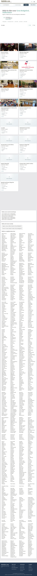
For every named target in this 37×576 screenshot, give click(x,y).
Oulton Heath (21, 447)
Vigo (20, 529)
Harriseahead (4, 366)
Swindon (12, 506)
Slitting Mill (13, 489)
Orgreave (30, 444)
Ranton (20, 465)
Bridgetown (30, 279)
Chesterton (4, 299)
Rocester (29, 468)
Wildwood (21, 545)
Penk (3, 455)
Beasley (20, 254)
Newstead (12, 435)
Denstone (29, 323)
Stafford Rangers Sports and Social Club (8, 70)
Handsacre (13, 362)
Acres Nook (30, 233)
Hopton (29, 380)
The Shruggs (30, 514)
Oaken (3, 442)
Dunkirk (29, 329)
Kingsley (12, 388)
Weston (3, 538)
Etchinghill (4, 336)
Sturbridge (13, 505)
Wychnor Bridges (5, 555)
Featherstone (30, 338)
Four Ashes (21, 344)
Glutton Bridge (22, 351)
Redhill (12, 467)
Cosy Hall (3, 127)
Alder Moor (13, 235)
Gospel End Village (31, 354)
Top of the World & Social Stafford (26, 88)
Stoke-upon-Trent (31, 499)
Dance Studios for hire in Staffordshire (9, 214)
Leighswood (13, 398)
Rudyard (12, 472)
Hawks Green (4, 368)
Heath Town (4, 370)
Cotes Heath (30, 311)
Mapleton (30, 414)
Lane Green (13, 394)
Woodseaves (13, 553)
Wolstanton (21, 548)
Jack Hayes (4, 386)
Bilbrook (12, 258)
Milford (3, 423)
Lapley (3, 395)
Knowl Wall (4, 393)
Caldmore (30, 289)
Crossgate (30, 318)
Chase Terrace (21, 295)
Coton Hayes (21, 312)
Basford (20, 250)
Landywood (30, 393)
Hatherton (12, 367)
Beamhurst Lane (5, 254)
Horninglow (21, 382)
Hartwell (3, 367)
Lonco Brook (30, 404)
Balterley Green (5, 248)
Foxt (20, 345)
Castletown (30, 291)
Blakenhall (4, 265)
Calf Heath (12, 290)
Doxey (3, 327)
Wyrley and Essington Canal (13, 556)
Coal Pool (3, 305)
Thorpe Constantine (31, 515)
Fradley (29, 345)
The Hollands (30, 512)
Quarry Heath (4, 463)
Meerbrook (21, 418)
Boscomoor (30, 271)
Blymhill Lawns (4, 269)
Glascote (12, 351)
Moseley (3, 427)
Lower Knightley (14, 410)
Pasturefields (30, 452)
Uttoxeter (12, 529)
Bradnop (3, 277)
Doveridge (30, 326)
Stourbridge (30, 502)
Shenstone (12, 481)
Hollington (12, 378)
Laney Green (30, 394)
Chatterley (12, 296)
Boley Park (4, 270)
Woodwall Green (22, 553)
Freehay (20, 346)
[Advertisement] (18, 33)
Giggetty (20, 350)
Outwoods (21, 448)
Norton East (13, 439)
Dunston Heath (13, 331)
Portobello (12, 460)
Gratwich (3, 355)
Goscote (12, 354)
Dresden (3, 329)
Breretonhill (13, 279)
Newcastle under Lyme (31, 433)
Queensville (21, 463)
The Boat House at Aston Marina (7, 144)
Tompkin (29, 518)
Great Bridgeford (14, 355)
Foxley (12, 345)
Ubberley (21, 526)
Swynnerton (30, 506)
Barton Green (30, 249)
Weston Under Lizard (30, 539)
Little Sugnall (13, 403)
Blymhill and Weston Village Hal (7, 182)
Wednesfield (13, 535)
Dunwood (21, 331)
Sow (29, 490)
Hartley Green (22, 366)
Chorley (12, 299)
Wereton (3, 536)
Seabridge (3, 478)
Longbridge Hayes (14, 406)
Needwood (12, 430)
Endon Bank (13, 335)
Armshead (4, 241)
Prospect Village (22, 462)
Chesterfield (30, 298)
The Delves (4, 512)
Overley (29, 448)
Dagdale (29, 320)
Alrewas (29, 237)
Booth (3, 271)
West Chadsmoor (31, 536)
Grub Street (13, 359)
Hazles (3, 369)
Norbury (20, 436)
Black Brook (13, 263)
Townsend (3, 521)
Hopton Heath (4, 382)
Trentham (3, 523)
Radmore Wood (4, 464)
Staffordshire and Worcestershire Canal (5, 495)
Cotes (20, 311)
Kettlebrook (4, 387)
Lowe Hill (30, 408)
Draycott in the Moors (22, 328)
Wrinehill (21, 554)
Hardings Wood (31, 363)
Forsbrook (3, 344)
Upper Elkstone (4, 527)
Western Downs (22, 537)
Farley (29, 337)
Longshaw (3, 408)
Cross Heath (21, 318)
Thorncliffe (13, 515)
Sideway (29, 486)
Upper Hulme (30, 527)
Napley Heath (4, 430)
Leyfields (3, 399)
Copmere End (30, 310)
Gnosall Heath (4, 352)
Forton (12, 344)
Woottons (12, 554)
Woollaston (30, 553)
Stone (3, 500)
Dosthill (20, 326)
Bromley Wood (30, 281)
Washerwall (13, 534)
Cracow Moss (13, 315)
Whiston (12, 542)
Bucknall (12, 286)
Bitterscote (4, 263)
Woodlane (21, 552)
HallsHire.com (5, 564)
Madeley (29, 412)
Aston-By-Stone (4, 245)
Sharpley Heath (22, 479)
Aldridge (29, 235)
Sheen (12, 480)
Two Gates (12, 526)
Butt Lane (30, 288)
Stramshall (4, 504)
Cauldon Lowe (4, 294)
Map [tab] (34, 25)
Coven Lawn (21, 314)
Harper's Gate (30, 364)
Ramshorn (4, 465)
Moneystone (13, 425)
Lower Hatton (4, 410)
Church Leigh (13, 302)
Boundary (21, 272)
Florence (12, 342)
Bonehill (20, 270)
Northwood (13, 438)
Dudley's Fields (22, 329)
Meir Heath (13, 419)
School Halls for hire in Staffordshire (8, 217)
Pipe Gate (21, 457)
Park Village (30, 451)
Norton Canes (4, 439)
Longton (12, 408)
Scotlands (21, 476)
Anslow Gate (30, 239)
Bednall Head (4, 255)
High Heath (30, 371)
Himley (12, 376)
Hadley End (4, 360)
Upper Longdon (22, 528)
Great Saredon (22, 357)
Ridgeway (30, 467)
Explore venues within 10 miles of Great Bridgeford (11, 226)
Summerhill (30, 505)
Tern (2, 510)
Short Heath (13, 483)
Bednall (29, 254)
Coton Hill (30, 312)
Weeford (20, 535)
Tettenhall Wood (22, 510)
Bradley (3, 274)
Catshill (20, 293)
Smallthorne (30, 489)
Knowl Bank (30, 392)
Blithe (29, 265)
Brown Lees (21, 285)
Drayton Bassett (31, 327)
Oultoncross (30, 447)
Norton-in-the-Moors (30, 440)
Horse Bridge (30, 382)
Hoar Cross (4, 377)
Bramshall (3, 278)
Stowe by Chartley (4, 52)
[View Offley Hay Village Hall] (28, 47)
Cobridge (21, 305)
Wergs (12, 536)
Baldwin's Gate (4, 247)
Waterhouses (30, 534)
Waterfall (21, 534)
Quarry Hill (13, 463)
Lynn (20, 412)
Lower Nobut (30, 410)
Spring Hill (13, 491)
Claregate (12, 303)
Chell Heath (4, 298)
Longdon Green (31, 406)
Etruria (12, 336)
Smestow (3, 490)
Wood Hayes (4, 551)
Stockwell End (4, 499)
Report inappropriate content (28, 574)
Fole (20, 342)
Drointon (12, 329)
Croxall (20, 319)
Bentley (20, 256)
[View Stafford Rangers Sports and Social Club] (9, 65)
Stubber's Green (31, 504)
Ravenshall (13, 466)
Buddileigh (21, 286)
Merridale (21, 419)
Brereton (29, 278)
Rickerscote (21, 467)
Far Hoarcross (13, 337)
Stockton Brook (31, 498)
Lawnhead (21, 395)
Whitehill (29, 542)
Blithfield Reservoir (5, 266)
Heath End (21, 369)
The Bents (3, 511)
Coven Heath (13, 314)
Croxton (3, 320)
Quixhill (29, 463)
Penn (29, 455)
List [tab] (30, 25)
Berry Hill (30, 256)
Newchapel (4, 434)
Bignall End (4, 258)
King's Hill (3, 388)
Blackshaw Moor (5, 264)
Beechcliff (21, 255)
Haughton (21, 367)
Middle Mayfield (31, 420)
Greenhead (13, 358)
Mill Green (12, 423)
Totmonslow (13, 520)
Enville (20, 335)
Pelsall (12, 454)
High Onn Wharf (22, 372)
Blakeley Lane (21, 264)
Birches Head (30, 259)
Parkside (12, 452)
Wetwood (30, 540)
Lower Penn (4, 411)
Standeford (30, 494)
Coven (3, 314)
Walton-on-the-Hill (14, 532)
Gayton (29, 349)
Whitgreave (13, 543)
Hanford (20, 362)
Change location (8, 19)
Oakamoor (30, 441)
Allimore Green (13, 237)
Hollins (20, 378)
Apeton (12, 240)
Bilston (29, 258)
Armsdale (30, 240)
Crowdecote (13, 319)
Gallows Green (30, 347)
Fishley (29, 341)
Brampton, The (30, 277)
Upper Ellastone (13, 527)
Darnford (21, 322)
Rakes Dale (21, 464)
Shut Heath (13, 486)
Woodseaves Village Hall (24, 144)
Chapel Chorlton (5, 295)
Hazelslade (30, 368)
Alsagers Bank (4, 238)
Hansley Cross (4, 363)
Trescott (12, 523)
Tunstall (12, 524)
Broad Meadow (31, 280)
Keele (20, 386)
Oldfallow (30, 443)
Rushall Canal (21, 473)
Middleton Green (14, 422)
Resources (21, 570)
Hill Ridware (13, 375)
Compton (21, 309)
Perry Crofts (4, 456)
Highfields (12, 374)
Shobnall (3, 483)
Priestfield (12, 462)
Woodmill (30, 552)
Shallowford (4, 479)
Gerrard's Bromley (14, 350)
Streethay (12, 504)
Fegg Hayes (4, 339)
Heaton (20, 370)
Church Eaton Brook (30, 300)
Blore (11, 266)
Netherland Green (31, 430)
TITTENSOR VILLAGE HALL (25, 127)
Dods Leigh (30, 325)
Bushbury (21, 288)
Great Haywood (5, 357)
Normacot (3, 438)
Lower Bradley (4, 409)
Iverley (29, 385)
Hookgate (3, 380)
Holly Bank (4, 379)
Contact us (30, 567)
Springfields (30, 491)
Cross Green (13, 318)
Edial (11, 333)
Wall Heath (30, 530)
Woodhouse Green (5, 552)
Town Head (21, 520)
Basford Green (30, 250)
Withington (30, 547)
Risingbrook (13, 468)
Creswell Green (4, 318)
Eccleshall (30, 331)
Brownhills (30, 285)
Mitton (20, 424)
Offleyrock (4, 443)
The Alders (30, 510)
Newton (20, 435)
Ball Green (12, 247)
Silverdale (12, 488)
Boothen (12, 271)
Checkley (12, 297)
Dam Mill (12, 321)
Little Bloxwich (22, 400)
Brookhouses (21, 282)
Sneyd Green (13, 490)
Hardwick (3, 364)
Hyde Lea (30, 384)
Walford (12, 530)
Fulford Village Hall (5, 88)
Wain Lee (3, 530)
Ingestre (12, 385)
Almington (21, 237)
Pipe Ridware (30, 457)
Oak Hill (20, 441)
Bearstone (12, 254)
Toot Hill (3, 520)
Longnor (3, 407)
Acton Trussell (13, 234)
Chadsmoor (30, 294)
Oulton (29, 446)
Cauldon (29, 293)
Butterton (21, 289)
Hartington (13, 366)
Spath (3, 491)
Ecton (3, 333)
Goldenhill (21, 352)
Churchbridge (21, 302)
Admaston (3, 235)
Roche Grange (4, 470)
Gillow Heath (30, 350)
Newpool (3, 435)
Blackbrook (21, 263)
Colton (12, 307)
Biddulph (21, 257)
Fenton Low (21, 339)
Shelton (29, 480)
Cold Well (3, 306)
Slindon (3, 489)
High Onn (12, 372)
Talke (3, 507)
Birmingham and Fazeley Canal (14, 261)
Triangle (20, 523)
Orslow (3, 446)
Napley (29, 428)
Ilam (2, 385)
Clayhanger (30, 303)
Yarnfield (21, 555)
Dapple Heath (30, 321)
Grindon (3, 359)
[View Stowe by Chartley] (9, 47)
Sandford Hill (4, 475)
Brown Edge (13, 285)
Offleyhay (21, 442)
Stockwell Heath (14, 499)
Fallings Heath (4, 337)
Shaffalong (30, 478)
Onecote (20, 444)
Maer (20, 414)
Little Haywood (22, 401)
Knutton (12, 393)
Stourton (3, 503)
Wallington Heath (5, 531)
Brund (3, 286)
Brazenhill (21, 278)
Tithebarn (30, 516)
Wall (20, 530)
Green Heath (4, 358)
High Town (30, 372)
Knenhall (29, 390)
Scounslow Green (31, 476)
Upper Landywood (5, 528)
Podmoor (3, 459)
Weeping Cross (30, 535)
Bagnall (20, 246)
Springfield (21, 491)
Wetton (20, 540)
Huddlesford (21, 383)
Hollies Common (5, 378)
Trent (12, 521)
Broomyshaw (30, 282)
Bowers (12, 273)
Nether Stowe (21, 430)
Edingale (20, 333)
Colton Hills (21, 307)
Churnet (29, 302)
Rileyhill (3, 468)
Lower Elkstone (13, 409)
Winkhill (29, 546)
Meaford (29, 417)
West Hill (3, 537)
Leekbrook (4, 398)
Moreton (3, 426)
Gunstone (21, 359)
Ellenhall (20, 334)
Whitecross (21, 542)
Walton (29, 531)
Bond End (12, 270)
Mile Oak (20, 422)
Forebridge (30, 343)
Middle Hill (13, 420)
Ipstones (20, 385)
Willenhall (30, 545)
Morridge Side (22, 426)
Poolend (20, 459)
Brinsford (12, 280)
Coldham (20, 306)
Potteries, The (21, 460)
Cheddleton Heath (31, 297)
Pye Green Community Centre (25, 107)
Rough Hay (13, 471)
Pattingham (4, 454)
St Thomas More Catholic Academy (26, 163)
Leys (11, 399)
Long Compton (4, 406)
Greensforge (21, 358)
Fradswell (12, 346)
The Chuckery (30, 511)
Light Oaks (30, 399)
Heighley (3, 371)
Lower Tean (21, 411)
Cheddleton (21, 297)
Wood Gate (30, 550)
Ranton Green (30, 465)
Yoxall (29, 555)
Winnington (4, 547)
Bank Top (12, 248)
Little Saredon (30, 402)
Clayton (3, 304)
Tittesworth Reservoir (13, 519)
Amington (12, 239)
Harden (12, 363)
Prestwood (30, 460)
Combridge (13, 309)
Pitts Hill (12, 458)
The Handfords (13, 512)
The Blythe (12, 511)
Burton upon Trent (5, 288)
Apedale (3, 240)
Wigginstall (4, 545)
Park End (12, 451)
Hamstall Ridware (14, 361)
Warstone (3, 534)
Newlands (30, 434)
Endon (3, 335)
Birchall (12, 259)
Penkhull (12, 455)
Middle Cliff (4, 420)
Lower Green (30, 409)
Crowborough (4, 319)
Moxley (3, 428)
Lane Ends (4, 394)
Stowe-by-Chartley (31, 503)
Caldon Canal (4, 290)
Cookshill (12, 310)
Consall (3, 310)
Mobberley (30, 424)
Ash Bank (12, 241)
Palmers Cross (4, 451)
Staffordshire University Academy (26, 70)
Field (29, 339)
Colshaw (3, 307)
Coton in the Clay (5, 313)
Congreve (30, 309)
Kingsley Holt (21, 388)
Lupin (3, 412)
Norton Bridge (30, 438)
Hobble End (13, 377)
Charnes (12, 295)
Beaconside (13, 253)
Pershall (12, 456)
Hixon (29, 376)
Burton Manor (30, 287)
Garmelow (12, 349)
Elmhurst (29, 334)
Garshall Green (22, 349)
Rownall (3, 472)
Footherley (30, 342)
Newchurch (13, 434)
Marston (29, 415)
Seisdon (20, 478)
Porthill (3, 460)
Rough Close (4, 471)
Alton (20, 238)
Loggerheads (21, 404)
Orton (12, 446)
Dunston (3, 331)
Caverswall (13, 294)
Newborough (13, 432)
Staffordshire (3, 53)
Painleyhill (21, 450)
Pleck (29, 458)
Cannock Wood (13, 291)
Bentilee (12, 256)
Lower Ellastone (22, 409)
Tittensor (3, 518)
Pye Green (30, 462)
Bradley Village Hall (5, 163)
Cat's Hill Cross (4, 293)
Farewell (20, 337)
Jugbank (12, 386)
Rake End (12, 464)
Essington (30, 335)
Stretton (20, 504)
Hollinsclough (30, 378)
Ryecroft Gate (4, 474)
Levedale (21, 398)
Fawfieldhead (13, 338)
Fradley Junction (5, 346)
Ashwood (29, 242)
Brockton (3, 281)
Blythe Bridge (13, 269)
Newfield (21, 434)
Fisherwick (21, 341)
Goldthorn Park (31, 352)
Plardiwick (21, 458)
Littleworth (4, 404)
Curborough (21, 320)
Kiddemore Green (14, 387)
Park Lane (21, 451)
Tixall (20, 518)
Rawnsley (21, 466)
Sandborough (21, 474)
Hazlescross (13, 369)
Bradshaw (12, 277)
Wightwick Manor (14, 545)
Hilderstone (30, 374)
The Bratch (21, 511)
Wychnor (29, 554)
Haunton (29, 367)
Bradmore (30, 274)
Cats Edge (12, 293)
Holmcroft (21, 379)
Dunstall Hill (30, 330)
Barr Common (13, 249)
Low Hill (20, 408)
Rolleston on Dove (31, 470)
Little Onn (21, 402)
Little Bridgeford (31, 400)
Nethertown (4, 431)
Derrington (4, 325)
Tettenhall (12, 510)
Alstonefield (13, 238)
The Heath (21, 512)
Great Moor (13, 357)
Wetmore (12, 540)
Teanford (29, 508)
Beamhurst (30, 253)
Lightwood (4, 400)
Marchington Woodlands (13, 416)
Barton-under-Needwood (13, 251)
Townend (29, 520)
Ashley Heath (4, 242)
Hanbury (21, 361)
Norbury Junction (31, 436)
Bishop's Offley (22, 261)
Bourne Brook (30, 272)
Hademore (30, 359)
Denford (20, 323)
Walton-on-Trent (22, 532)
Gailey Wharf (21, 347)
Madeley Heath (4, 414)
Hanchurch (4, 362)
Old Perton (21, 443)
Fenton (12, 339)
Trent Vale (30, 521)
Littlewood (30, 403)
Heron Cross (21, 371)
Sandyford (30, 475)
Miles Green (30, 422)
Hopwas (12, 382)
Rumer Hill (4, 473)
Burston (20, 287)
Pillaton (12, 457)
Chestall (20, 298)
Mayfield (20, 417)
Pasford (20, 452)
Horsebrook (4, 383)
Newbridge (21, 432)
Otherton (21, 446)
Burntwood (30, 286)
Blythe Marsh (21, 269)
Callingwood (21, 290)
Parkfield (3, 452)
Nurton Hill (13, 441)
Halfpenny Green (22, 360)
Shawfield (30, 479)
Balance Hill (30, 246)
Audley (12, 245)
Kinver (20, 390)
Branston (12, 278)
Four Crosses (4, 345)
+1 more (21, 77)
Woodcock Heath (22, 551)
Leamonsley (13, 396)
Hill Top (20, 375)
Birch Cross (4, 259)
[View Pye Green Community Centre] (28, 103)
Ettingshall (21, 336)
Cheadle (20, 296)
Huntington (13, 384)
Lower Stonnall (13, 411)
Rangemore (13, 465)
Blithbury (21, 265)
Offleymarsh (30, 442)
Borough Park (21, 271)
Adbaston (21, 234)
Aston (12, 243)
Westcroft (12, 537)
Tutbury (3, 526)
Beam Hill (21, 253)
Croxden (29, 319)
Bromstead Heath (14, 282)
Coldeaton (12, 306)
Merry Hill (30, 419)
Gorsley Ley (21, 353)
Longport (12, 407)
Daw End (29, 322)
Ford (2, 343)
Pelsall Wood (21, 454)
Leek (29, 396)
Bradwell (21, 277)
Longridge (21, 407)
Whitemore (4, 543)
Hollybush (12, 379)
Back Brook (21, 245)
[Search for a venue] (32, 2)
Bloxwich (3, 267)
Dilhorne (12, 325)
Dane (20, 321)
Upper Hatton (21, 527)
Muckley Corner (22, 428)
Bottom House (13, 272)
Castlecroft (21, 291)
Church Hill (4, 302)
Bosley (3, 272)
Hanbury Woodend (31, 361)
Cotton (20, 313)
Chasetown (30, 295)
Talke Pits (12, 507)
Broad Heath (21, 280)
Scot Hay (12, 476)
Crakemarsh (21, 315)
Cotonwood (13, 313)
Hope (11, 380)
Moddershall (4, 425)
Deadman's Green (14, 323)
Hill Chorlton (4, 375)
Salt (11, 474)
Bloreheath (21, 266)
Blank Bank (13, 265)
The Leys (12, 513)
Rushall (12, 473)
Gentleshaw (4, 350)
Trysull (3, 524)
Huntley (20, 384)
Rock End (12, 470)
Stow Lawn (13, 503)
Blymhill (29, 267)
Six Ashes (21, 488)
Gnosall (29, 351)
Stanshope (4, 498)
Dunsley (3, 330)
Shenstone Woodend (21, 482)
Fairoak (29, 336)
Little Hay (12, 401)
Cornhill (12, 311)
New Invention (13, 431)
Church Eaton (21, 299)
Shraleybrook (21, 483)
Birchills (3, 261)
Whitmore (30, 543)
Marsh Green (21, 415)
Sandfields (30, 474)
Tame (20, 507)
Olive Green (13, 444)
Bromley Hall (21, 281)
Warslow (29, 532)
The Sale (20, 514)
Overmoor (4, 449)
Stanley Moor (30, 497)
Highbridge (4, 374)
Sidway (3, 488)
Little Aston (13, 400)
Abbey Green (4, 233)
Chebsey (3, 297)
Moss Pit (12, 427)
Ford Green (13, 343)
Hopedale (21, 380)
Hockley (20, 377)
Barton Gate (21, 249)
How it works (22, 567)
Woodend (30, 551)
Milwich (12, 424)
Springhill (3, 492)
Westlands (30, 537)
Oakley (12, 442)
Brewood (21, 279)
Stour (12, 502)
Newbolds (3, 432)
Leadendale (4, 396)
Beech (12, 255)
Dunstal (12, 330)
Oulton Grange (13, 447)
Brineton (3, 280)
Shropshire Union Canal (31, 484)
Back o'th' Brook (31, 245)
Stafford (29, 492)
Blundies (12, 267)
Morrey (12, 426)
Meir (3, 419)
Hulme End (4, 384)
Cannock (3, 291)
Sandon (12, 475)
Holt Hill (29, 379)
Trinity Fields (30, 523)
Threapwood (4, 516)
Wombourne (4, 550)
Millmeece (30, 423)
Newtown (3, 436)
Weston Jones (21, 538)
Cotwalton (30, 313)
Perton (20, 456)
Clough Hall (30, 304)
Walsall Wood (21, 531)
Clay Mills (21, 303)
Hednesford (30, 370)
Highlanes (21, 374)
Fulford (3, 347)
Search (26, 4)
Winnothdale (13, 547)
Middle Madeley (22, 420)
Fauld (3, 338)
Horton (12, 383)
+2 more (21, 96)
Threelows (12, 516)
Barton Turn (4, 250)
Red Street (4, 467)
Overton (12, 449)
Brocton (12, 281)
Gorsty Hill (4, 354)
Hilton (3, 376)
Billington (21, 258)
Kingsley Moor (30, 388)
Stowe (20, 503)
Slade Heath (30, 488)
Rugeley (29, 472)
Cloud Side (21, 304)
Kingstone (3, 390)
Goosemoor (4, 353)
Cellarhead (21, 294)
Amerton (3, 239)
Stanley (20, 497)
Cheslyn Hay (13, 298)
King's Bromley (31, 387)
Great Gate (30, 355)
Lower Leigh (21, 410)
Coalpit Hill (13, 305)
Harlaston (21, 364)
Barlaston (30, 248)
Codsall (29, 305)
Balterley (29, 247)
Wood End (21, 550)
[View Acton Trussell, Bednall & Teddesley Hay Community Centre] (9, 103)
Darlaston (3, 322)
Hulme (29, 383)
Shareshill (12, 479)
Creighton (12, 317)
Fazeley (20, 338)
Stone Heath (13, 500)
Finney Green (13, 341)
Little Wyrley (21, 403)
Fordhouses (21, 343)
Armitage (21, 240)
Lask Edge (12, 395)
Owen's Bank (21, 449)
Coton (3, 312)
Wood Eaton (13, 550)
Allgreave (3, 237)
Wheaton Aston (4, 542)
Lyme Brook (13, 412)
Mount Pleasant (31, 427)
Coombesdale (21, 310)
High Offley (4, 372)
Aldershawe (21, 235)
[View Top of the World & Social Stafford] (28, 84)
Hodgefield (30, 377)
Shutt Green (21, 486)
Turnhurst (30, 524)
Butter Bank (4, 289)
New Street (21, 431)
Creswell (29, 317)
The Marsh (30, 513)
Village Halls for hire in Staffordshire (8, 218)
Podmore (12, 459)
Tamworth (30, 507)
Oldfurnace (4, 444)
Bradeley (29, 273)
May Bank (12, 417)
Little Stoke (4, 403)
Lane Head (21, 394)
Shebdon (3, 480)
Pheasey (3, 457)
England (7, 53)
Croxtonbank (13, 320)
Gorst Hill (30, 353)
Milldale (20, 423)
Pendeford (30, 454)
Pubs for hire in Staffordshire (7, 219)
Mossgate (21, 427)
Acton (3, 234)
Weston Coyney (13, 538)
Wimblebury (21, 546)
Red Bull (29, 466)
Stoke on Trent (22, 499)
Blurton (20, 267)
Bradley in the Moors (21, 275)
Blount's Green (30, 266)
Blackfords (30, 263)
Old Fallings (13, 443)
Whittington (4, 544)
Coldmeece (30, 306)
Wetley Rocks (4, 540)
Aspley (3, 243)
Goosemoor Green (14, 353)
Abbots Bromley (22, 233)
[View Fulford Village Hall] (9, 84)
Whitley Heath (22, 543)
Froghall (29, 346)
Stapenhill (21, 498)
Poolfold (29, 459)
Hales (12, 360)
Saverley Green (4, 476)
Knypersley (21, 393)
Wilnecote (12, 546)
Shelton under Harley (4, 482)
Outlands (12, 448)
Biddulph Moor (31, 257)
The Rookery (4, 514)
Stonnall (3, 502)
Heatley (12, 370)
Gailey (12, 347)
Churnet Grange (5, 303)
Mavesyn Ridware (5, 417)
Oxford (29, 449)
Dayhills (3, 323)
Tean (20, 508)
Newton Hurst (30, 435)
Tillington (21, 516)
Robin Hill (21, 468)
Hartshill (29, 366)
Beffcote (29, 255)
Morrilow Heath (31, 426)
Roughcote (21, 471)
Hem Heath (13, 371)
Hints (20, 376)
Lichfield (20, 399)
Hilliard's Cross (31, 375)
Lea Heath (30, 395)
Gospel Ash (21, 354)
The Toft (3, 515)
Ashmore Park (21, 242)
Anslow (20, 239)
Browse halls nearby (15, 567)
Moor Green (30, 425)
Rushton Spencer (31, 473)
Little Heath (30, 401)
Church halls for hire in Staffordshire (8, 213)
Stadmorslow (21, 492)
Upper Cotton (30, 526)
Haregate (12, 364)
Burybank (12, 288)
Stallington (21, 494)
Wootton (3, 554)
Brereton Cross (4, 279)
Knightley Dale (13, 392)
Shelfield (20, 480)
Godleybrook (13, 352)
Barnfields (4, 249)
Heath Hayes (30, 369)
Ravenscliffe (4, 466)
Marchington (4, 415)
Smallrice (21, 489)
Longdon (20, 406)
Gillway (3, 351)
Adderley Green (31, 234)
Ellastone (12, 334)
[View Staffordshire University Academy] (28, 65)
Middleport (4, 422)
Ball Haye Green (22, 247)
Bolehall (29, 269)
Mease (3, 418)
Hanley (29, 362)
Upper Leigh (13, 528)
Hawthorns (13, 368)
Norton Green (21, 439)
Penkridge (21, 455)
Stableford (12, 492)
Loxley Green (30, 411)
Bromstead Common (4, 283)
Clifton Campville (14, 304)
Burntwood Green (5, 287)
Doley (12, 326)
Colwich (29, 307)
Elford (3, 334)
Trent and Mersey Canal (22, 522)
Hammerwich (4, 361)
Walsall (12, 531)
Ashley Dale (30, 241)
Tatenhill (3, 508)
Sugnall (20, 505)
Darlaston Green (14, 322)
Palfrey (29, 450)
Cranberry (30, 315)
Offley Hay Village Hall (24, 52)
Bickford (12, 257)
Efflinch (29, 333)
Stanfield (12, 497)
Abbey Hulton (13, 233)
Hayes (20, 368)
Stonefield (21, 500)
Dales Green (4, 321)
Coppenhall (4, 311)
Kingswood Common (13, 391)
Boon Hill (29, 270)
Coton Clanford (13, 312)
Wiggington (30, 544)
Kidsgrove (21, 387)
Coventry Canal (31, 314)
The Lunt (21, 513)
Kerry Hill (30, 386)
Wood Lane (13, 551)
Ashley (20, 241)
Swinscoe (21, 506)
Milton (3, 424)
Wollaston (12, 548)
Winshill (20, 547)
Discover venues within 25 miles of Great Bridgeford (12, 228)
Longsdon (30, 407)
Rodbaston (21, 470)
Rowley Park (30, 471)
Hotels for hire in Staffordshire (7, 216)
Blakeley (12, 264)
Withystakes (4, 548)
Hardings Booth (22, 363)
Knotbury (21, 392)
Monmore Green (22, 425)
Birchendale (21, 259)
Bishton (29, 261)
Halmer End (30, 360)
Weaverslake (4, 535)
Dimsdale (21, 325)
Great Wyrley (30, 357)
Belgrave (3, 256)
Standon (3, 497)
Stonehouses (30, 500)
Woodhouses (13, 552)
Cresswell (21, 317)
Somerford (21, 490)
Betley (3, 257)
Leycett (29, 398)
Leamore (21, 396)
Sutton (3, 506)
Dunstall (20, 330)
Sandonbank (21, 475)
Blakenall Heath (31, 264)
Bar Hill (20, 248)
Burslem (12, 287)
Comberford (4, 309)
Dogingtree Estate (5, 326)
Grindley (29, 358)
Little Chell (4, 401)
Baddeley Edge (4, 246)
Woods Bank (4, 553)
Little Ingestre (4, 402)
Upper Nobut (30, 528)
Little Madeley (13, 402)
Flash (3, 342)
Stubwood (3, 505)
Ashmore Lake (13, 242)
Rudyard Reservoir (22, 472)
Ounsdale (3, 448)
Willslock (3, 546)
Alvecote (29, 238)
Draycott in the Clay (13, 328)
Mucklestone (13, 428)
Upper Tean (4, 529)
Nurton (3, 441)
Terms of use (30, 570)
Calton (29, 290)
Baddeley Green (13, 246)
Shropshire (3, 129)
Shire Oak (30, 481)
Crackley (3, 315)
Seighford (12, 478)
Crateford (3, 317)
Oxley (3, 450)
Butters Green (13, 289)
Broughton (4, 285)
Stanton (12, 498)
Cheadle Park (30, 296)
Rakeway (29, 464)
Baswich (3, 253)
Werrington (21, 536)
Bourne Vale (4, 273)
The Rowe (12, 514)
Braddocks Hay (22, 273)
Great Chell (21, 355)
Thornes (20, 515)
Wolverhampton (31, 548)
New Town (30, 431)
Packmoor (12, 450)
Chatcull (3, 296)
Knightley (3, 392)
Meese (29, 418)
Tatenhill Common (14, 508)
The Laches (4, 513)
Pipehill (3, 458)
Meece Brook (13, 418)
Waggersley (30, 529)
